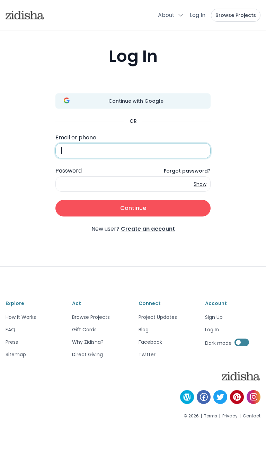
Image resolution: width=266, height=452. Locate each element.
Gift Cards (84, 329)
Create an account (148, 229)
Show (200, 184)
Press (12, 342)
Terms (210, 416)
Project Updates (158, 317)
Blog (144, 329)
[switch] (241, 342)
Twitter (147, 354)
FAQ (10, 329)
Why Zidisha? (88, 342)
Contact (251, 416)
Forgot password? (187, 170)
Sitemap (16, 354)
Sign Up (214, 317)
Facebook (150, 342)
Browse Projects (235, 15)
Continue (133, 208)
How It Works (21, 317)
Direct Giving (87, 354)
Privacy (230, 416)
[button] (171, 15)
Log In (197, 15)
